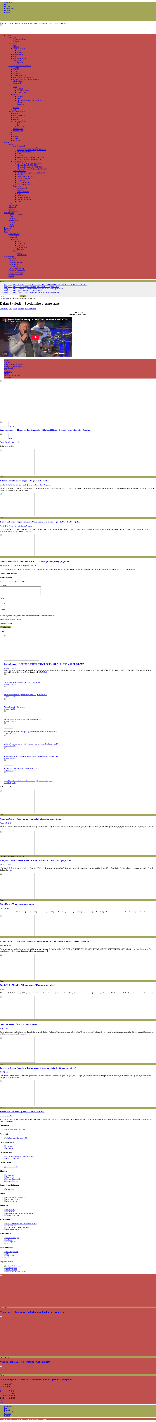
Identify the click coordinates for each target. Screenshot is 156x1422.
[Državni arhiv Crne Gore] (10, 1201)
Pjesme (15, 94)
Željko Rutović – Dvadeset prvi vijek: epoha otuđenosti (22, 719)
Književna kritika (18, 54)
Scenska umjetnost (14, 106)
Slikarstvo (16, 68)
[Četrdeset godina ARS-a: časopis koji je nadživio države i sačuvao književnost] (8, 728)
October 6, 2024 (5, 485)
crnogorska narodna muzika (13, 364)
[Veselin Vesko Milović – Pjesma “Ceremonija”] (36, 1355)
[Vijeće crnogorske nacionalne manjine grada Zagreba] (11, 1181)
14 (10, 1393)
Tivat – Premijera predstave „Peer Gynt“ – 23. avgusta (22, 682)
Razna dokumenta (23, 192)
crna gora (7, 362)
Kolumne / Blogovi (19, 58)
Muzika (11, 85)
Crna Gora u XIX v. (19, 161)
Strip (10, 132)
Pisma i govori (22, 188)
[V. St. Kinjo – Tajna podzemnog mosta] (17, 898)
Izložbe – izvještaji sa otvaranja (23, 77)
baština (6, 360)
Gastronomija (13, 211)
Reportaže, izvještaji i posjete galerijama (26, 79)
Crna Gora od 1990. (23, 184)
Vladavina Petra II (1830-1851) (27, 165)
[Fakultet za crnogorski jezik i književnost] (19, 1156)
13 (7, 1393)
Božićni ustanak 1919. (24, 178)
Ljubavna (20, 245)
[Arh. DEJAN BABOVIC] (8, 1146)
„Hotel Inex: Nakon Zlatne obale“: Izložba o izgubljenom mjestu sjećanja (28, 781)
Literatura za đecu (19, 49)
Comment (3, 585)
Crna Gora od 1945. (23, 182)
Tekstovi (15, 138)
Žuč (18, 123)
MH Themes (43, 1419)
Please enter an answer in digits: (10, 619)
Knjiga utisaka (9, 8)
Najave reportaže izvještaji (34, 485)
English (6, 4)
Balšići (19, 153)
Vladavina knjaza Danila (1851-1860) (29, 167)
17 (1, 1396)
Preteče (15, 113)
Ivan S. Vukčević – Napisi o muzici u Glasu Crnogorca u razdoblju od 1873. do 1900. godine (40, 522)
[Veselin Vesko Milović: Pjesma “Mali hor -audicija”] (17, 1106)
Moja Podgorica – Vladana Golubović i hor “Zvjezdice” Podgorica (36, 1379)
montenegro (8, 372)
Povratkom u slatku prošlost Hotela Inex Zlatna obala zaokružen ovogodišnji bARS (32, 756)
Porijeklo (11, 226)
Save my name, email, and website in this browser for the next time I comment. (28, 616)
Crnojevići (20, 155)
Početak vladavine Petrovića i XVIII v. (30, 159)
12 (5, 1393)
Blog (6, 232)
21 (10, 1396)
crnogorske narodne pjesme (13, 366)
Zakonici (20, 190)
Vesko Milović (13, 237)
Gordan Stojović (14, 236)
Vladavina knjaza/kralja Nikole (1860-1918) (32, 169)
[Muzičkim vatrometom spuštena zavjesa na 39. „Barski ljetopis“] (8, 691)
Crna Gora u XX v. (19, 171)
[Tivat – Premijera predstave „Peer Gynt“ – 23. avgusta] (8, 679)
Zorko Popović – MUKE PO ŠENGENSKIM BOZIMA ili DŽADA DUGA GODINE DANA (44, 664)
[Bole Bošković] (10, 1225)
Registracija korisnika (15, 274)
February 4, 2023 (6, 1116)
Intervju (15, 56)
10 (1, 1393)
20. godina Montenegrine (16, 270)
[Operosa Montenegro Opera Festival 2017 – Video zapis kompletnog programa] (17, 555)
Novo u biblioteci (30, 309)
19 (5, 1396)
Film (14, 110)
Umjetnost (7, 35)
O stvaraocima (22, 247)
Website (2, 610)
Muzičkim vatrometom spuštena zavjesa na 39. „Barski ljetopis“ (25, 695)
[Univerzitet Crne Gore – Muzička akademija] (20, 1224)
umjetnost (7, 377)
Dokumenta (17, 186)
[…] (30, 490)
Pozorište (16, 108)
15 (12, 1393)
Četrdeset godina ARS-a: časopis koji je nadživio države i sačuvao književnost (30, 732)
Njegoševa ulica (13, 220)
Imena (10, 224)
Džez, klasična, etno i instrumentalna (29, 100)
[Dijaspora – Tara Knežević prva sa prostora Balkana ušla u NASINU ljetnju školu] (17, 854)
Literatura (16, 47)
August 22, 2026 (9, 668)
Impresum (7, 10)
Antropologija (13, 205)
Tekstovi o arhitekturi (20, 39)
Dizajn (15, 71)
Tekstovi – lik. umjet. (20, 75)
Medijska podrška (14, 266)
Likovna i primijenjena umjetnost (19, 66)
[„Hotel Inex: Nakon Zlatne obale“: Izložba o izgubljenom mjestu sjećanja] (8, 777)
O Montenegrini (9, 257)
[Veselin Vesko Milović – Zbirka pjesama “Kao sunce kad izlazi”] (17, 979)
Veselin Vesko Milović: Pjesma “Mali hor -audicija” (22, 1112)
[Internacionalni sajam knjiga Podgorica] (18, 1213)
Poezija (19, 52)
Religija (11, 209)
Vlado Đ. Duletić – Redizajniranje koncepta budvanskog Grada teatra (30, 819)
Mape (19, 194)
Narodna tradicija (18, 60)
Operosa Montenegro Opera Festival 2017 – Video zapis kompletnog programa (34, 561)
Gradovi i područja (23, 197)
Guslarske (20, 104)
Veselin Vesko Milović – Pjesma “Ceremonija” (25, 1361)
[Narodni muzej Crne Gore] (14, 1130)
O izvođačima (21, 92)
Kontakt (7, 12)
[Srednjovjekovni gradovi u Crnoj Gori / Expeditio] (15, 1138)
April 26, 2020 (5, 908)
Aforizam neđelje (18, 131)
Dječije (19, 98)
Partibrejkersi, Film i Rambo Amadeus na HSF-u (20, 768)
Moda (10, 134)
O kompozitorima (23, 90)
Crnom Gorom (9, 213)
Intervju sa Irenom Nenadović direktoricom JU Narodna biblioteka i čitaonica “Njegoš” (38, 1068)
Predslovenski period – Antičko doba (29, 148)
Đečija (19, 241)
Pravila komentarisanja (16, 272)
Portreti (19, 201)
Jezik (10, 203)
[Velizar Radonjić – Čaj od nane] (8, 703)
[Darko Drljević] (10, 1189)
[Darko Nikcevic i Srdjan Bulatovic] (16, 1227)
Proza (19, 50)
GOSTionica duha (19, 127)
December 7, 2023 (6, 309)
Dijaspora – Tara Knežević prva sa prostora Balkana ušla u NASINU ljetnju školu (36, 860)
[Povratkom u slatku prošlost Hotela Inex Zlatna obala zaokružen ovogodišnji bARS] (8, 753)
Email (2, 604)
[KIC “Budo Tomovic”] (6, 1254)
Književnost (12, 43)
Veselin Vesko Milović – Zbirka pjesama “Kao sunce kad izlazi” (27, 985)
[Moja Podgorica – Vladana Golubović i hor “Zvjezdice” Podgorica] (6, 1373)
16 (14, 1393)
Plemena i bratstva (23, 195)
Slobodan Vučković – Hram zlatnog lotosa (18, 1024)
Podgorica (47, 485)
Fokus (15, 309)
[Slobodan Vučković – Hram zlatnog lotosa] (17, 1018)
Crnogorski (8, 2)
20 (7, 1396)
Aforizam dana (18, 129)
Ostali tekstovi (22, 255)
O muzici (20, 89)
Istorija (10, 144)
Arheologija (12, 207)
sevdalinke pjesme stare (12, 375)
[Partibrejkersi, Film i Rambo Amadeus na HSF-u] (8, 765)
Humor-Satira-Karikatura (16, 111)
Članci (15, 87)
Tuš (18, 125)
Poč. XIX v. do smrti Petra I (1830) (29, 163)
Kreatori (15, 136)
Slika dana (11, 218)
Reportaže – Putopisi (15, 215)
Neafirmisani (17, 64)
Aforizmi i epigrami (19, 115)
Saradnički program (15, 262)
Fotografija (16, 73)
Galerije (11, 216)
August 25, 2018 (5, 864)
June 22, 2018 (4, 1028)
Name (2, 598)
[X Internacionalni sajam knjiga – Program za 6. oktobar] (17, 475)
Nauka (6, 142)
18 (3, 1396)
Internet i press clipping (16, 268)
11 (3, 1393)
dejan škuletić (8, 368)
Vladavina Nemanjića (24, 152)
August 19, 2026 (9, 770)
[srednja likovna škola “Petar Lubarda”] (15, 1272)
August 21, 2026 (9, 684)
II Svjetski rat (21, 180)
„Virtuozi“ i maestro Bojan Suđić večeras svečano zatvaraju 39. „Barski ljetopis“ (31, 744)
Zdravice (20, 62)
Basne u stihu (21, 243)
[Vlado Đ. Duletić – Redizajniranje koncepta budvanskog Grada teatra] (17, 813)
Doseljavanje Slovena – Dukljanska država (31, 150)
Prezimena (11, 222)
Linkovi (11, 278)
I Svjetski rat (21, 174)
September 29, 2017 (6, 565)
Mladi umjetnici (18, 81)
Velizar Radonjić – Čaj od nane (14, 707)
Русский (7, 6)
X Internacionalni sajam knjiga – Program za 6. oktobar (24, 481)
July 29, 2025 (4, 989)
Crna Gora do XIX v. (20, 146)
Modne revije (17, 140)
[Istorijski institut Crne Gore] (11, 1199)
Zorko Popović (13, 234)
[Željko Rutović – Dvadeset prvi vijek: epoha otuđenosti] (8, 716)
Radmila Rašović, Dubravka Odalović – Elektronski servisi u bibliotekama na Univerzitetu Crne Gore (44, 941)
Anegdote (16, 117)
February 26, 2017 (6, 945)
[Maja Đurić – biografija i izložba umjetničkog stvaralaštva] (23, 1305)
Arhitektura (12, 37)
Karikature (16, 119)
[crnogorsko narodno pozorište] (6, 1257)
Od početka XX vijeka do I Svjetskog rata (31, 173)
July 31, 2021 (4, 1072)
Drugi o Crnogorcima (24, 199)
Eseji (14, 45)
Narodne (20, 96)
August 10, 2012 (5, 823)
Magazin (7, 230)
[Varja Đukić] (9, 1255)
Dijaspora (7, 228)
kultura (6, 370)
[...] (45, 672)
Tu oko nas (20, 249)
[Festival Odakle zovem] (9, 1210)
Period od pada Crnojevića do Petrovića (30, 157)
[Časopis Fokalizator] (11, 1215)
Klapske (19, 102)
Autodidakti (17, 83)
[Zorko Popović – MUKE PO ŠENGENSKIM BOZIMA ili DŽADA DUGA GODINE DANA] (21, 660)
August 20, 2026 (9, 733)
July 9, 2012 (4, 526)
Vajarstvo (16, 70)
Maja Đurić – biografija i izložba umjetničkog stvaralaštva (32, 1312)
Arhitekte (16, 41)
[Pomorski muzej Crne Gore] (15, 1197)
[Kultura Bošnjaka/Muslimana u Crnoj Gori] (9, 1211)
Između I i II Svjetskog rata (26, 176)
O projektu (12, 258)
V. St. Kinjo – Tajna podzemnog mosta (17, 904)
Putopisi (19, 253)
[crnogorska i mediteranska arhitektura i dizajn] (8, 1148)
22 (12, 1396)
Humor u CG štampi (19, 121)
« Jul (1, 1402)
